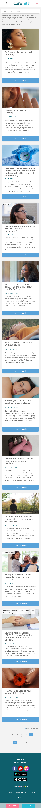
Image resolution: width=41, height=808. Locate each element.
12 (11, 737)
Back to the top (32, 728)
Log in (28, 805)
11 (36, 734)
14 (21, 737)
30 (26, 742)
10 (31, 734)
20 (20, 742)
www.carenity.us (15, 792)
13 (16, 737)
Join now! (12, 805)
